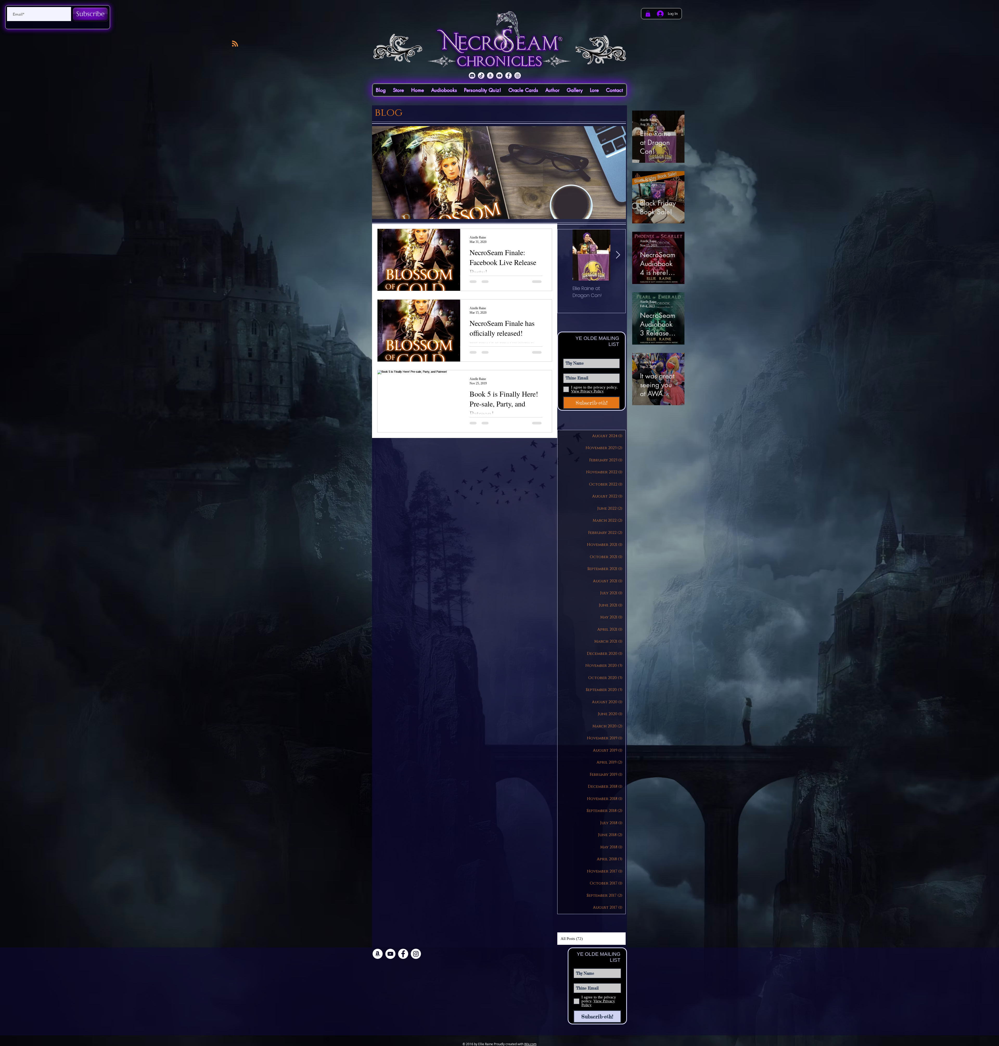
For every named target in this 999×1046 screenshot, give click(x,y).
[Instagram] (517, 75)
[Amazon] (490, 75)
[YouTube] (499, 75)
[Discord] (472, 75)
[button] (647, 14)
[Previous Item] (565, 255)
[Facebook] (508, 75)
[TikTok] (481, 75)
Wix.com (530, 1044)
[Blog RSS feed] (235, 44)
